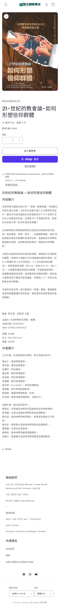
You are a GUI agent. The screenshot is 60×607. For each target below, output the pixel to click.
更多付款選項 (30, 166)
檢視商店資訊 (11, 184)
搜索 (8, 555)
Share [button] (8, 449)
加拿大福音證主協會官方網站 (19, 561)
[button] (6, 4)
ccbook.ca (25, 602)
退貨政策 (10, 548)
